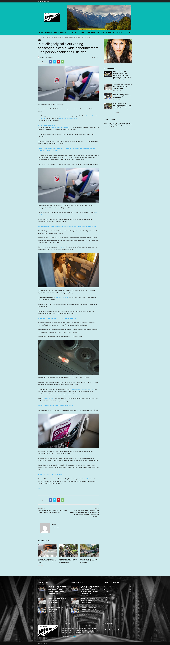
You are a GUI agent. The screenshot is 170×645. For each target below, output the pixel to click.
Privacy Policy (42, 118)
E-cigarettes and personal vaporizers (82, 389)
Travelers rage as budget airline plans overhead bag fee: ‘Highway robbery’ (47, 560)
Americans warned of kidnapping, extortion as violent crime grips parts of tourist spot (68, 560)
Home (39, 37)
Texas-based (49, 398)
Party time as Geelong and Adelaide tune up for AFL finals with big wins (122, 95)
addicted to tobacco (62, 297)
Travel (43, 37)
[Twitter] (54, 61)
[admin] (39, 57)
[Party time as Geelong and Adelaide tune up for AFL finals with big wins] (108, 96)
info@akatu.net (73, 636)
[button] (130, 32)
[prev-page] (39, 566)
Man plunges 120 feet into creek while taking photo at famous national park (88, 560)
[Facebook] (50, 61)
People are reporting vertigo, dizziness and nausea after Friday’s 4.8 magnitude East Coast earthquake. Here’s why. (118, 125)
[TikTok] (114, 629)
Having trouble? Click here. (46, 125)
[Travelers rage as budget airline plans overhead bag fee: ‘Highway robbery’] (47, 550)
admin (43, 57)
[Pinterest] (58, 61)
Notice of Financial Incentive (68, 118)
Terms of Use (90, 116)
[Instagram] (109, 629)
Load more (117, 112)
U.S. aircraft (84, 479)
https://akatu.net (56, 527)
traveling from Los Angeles (59, 127)
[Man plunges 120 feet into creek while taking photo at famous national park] (89, 550)
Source (40, 488)
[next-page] (42, 566)
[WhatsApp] (62, 61)
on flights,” (61, 247)
